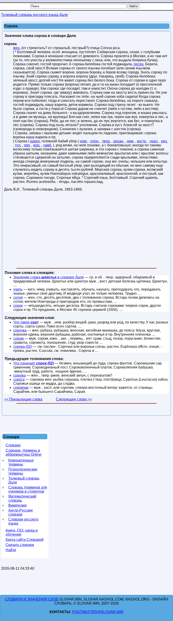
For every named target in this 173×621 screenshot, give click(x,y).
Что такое (26, 322)
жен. (16, 48)
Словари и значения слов (31, 599)
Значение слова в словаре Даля (48, 277)
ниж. (130, 141)
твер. (106, 141)
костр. (142, 141)
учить (17, 289)
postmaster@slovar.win (97, 612)
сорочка (20, 330)
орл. (27, 145)
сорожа (19, 375)
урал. (154, 141)
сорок (18, 305)
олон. (94, 141)
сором (18, 338)
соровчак (20, 387)
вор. (36, 145)
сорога (19, 379)
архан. (118, 141)
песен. (139, 64)
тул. (18, 145)
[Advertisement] (86, 230)
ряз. (164, 141)
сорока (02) (22, 346)
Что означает (33, 363)
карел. (35, 141)
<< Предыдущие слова (23, 399)
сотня (18, 297)
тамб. (47, 145)
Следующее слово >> (74, 399)
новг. (84, 141)
